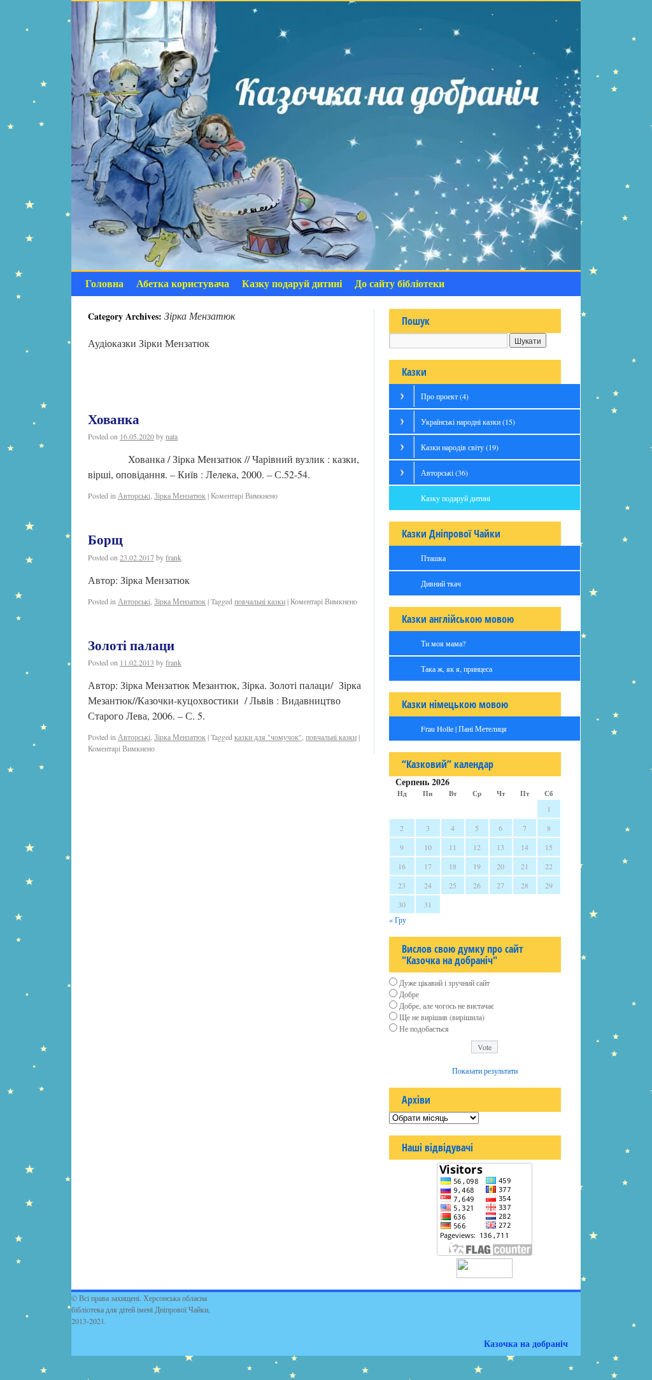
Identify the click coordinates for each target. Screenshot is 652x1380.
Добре (409, 994)
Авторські (134, 495)
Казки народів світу (460, 447)
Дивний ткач (441, 583)
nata (172, 436)
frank (173, 557)
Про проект (445, 396)
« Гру (397, 919)
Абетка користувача (182, 283)
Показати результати (485, 1070)
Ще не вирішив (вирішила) (442, 1017)
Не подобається (424, 1028)
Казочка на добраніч (526, 1343)
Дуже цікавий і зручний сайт (444, 983)
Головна (104, 283)
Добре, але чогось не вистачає (446, 1005)
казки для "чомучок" (268, 737)
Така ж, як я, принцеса (456, 669)
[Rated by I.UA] (485, 1275)
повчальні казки (259, 601)
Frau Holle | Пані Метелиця (464, 728)
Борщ (105, 540)
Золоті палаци (131, 645)
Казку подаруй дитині (292, 283)
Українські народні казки (468, 421)
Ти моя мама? (443, 643)
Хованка (113, 419)
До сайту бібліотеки (399, 283)
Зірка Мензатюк (180, 495)
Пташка (433, 558)
